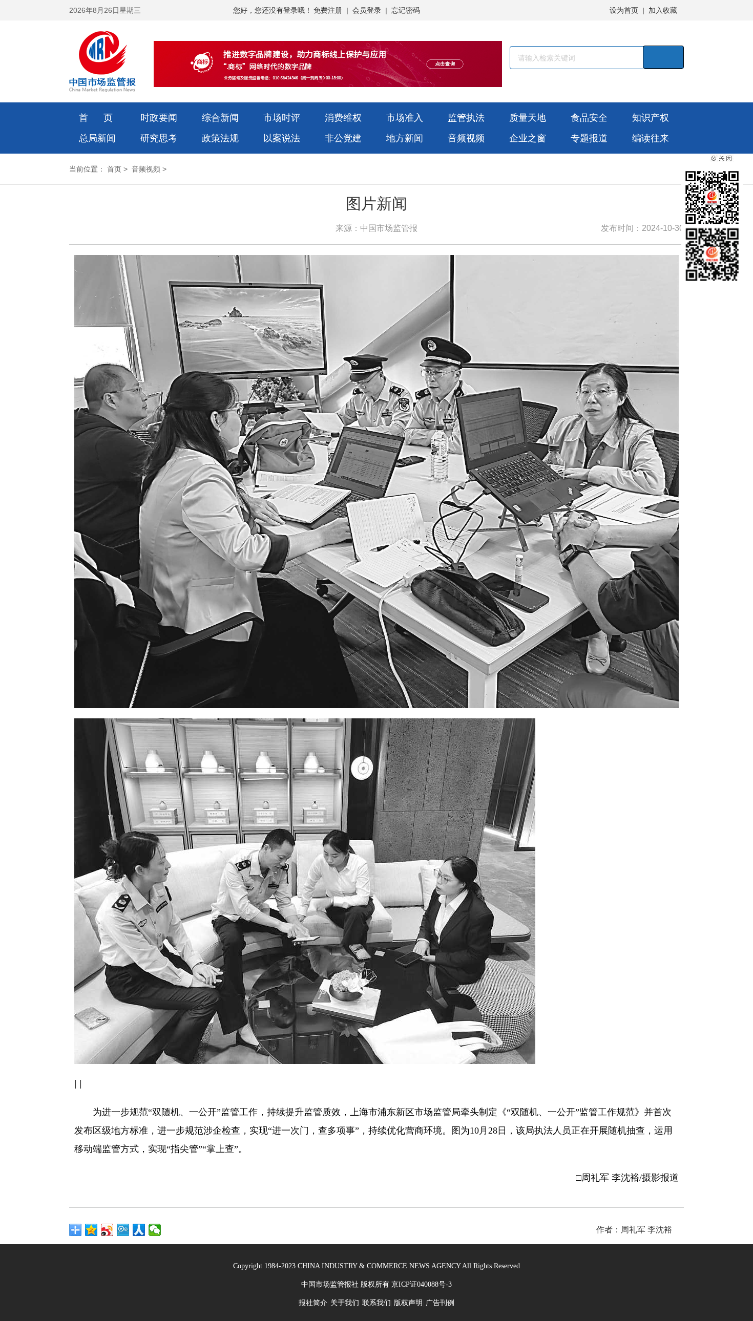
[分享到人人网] (139, 1230)
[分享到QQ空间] (91, 1230)
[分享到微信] (155, 1230)
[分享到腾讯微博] (123, 1230)
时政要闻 (158, 118)
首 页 (96, 118)
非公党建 (343, 138)
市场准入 (404, 118)
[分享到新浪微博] (107, 1230)
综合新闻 (220, 118)
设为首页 (624, 10)
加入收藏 (663, 10)
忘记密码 (405, 10)
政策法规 (220, 138)
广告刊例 (440, 1303)
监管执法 (466, 118)
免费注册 (327, 10)
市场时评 (281, 118)
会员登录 (366, 10)
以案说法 (281, 138)
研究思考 (158, 138)
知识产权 (650, 118)
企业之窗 (527, 138)
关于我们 (344, 1303)
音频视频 (466, 138)
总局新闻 (97, 138)
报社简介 (313, 1303)
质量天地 (527, 118)
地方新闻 (404, 138)
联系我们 (376, 1303)
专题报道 (589, 138)
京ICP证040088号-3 (421, 1284)
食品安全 (589, 118)
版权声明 (408, 1303)
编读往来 (650, 138)
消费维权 (343, 118)
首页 (114, 169)
